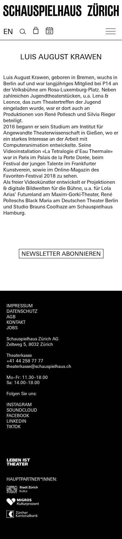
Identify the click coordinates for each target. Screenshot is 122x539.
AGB (11, 317)
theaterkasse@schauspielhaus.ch (39, 367)
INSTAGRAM (19, 405)
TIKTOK (13, 427)
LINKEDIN (16, 421)
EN (8, 32)
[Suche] (23, 32)
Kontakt (16, 323)
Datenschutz (22, 312)
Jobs (12, 328)
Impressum (20, 306)
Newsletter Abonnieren (61, 254)
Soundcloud (22, 410)
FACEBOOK (18, 416)
